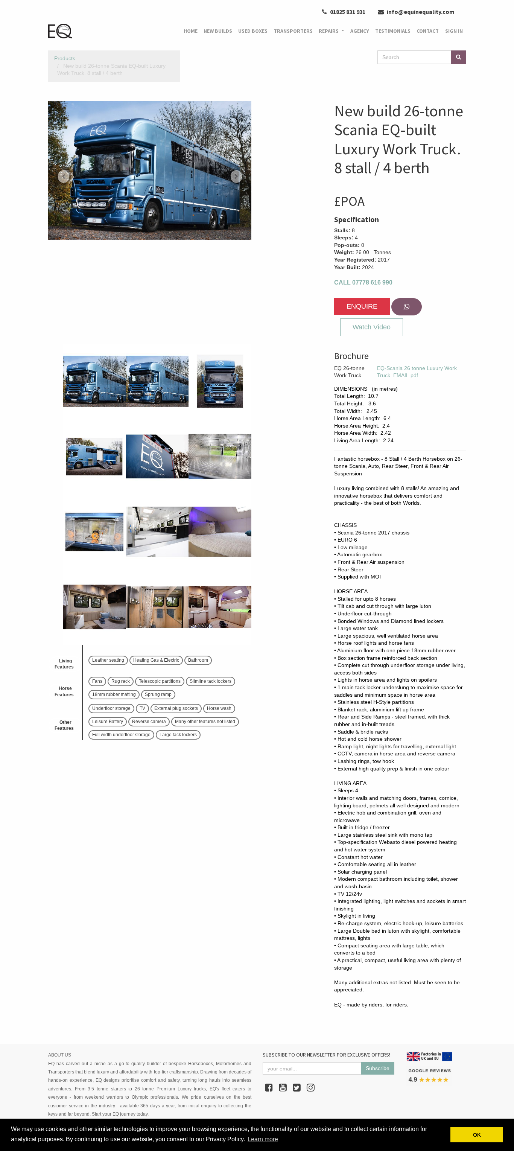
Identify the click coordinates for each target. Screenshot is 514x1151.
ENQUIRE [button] (362, 306)
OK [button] (477, 1135)
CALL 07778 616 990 (363, 282)
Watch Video (372, 327)
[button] (63, 176)
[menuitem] (191, 31)
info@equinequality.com (420, 11)
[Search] (458, 57)
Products (64, 58)
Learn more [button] (263, 1139)
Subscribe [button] (377, 1068)
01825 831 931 (347, 11)
